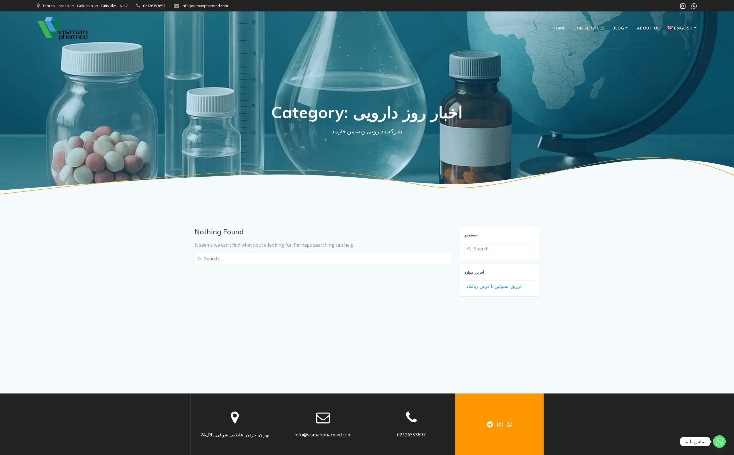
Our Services (589, 28)
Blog (618, 28)
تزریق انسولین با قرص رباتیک (494, 286)
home (559, 28)
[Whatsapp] (719, 441)
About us (648, 28)
